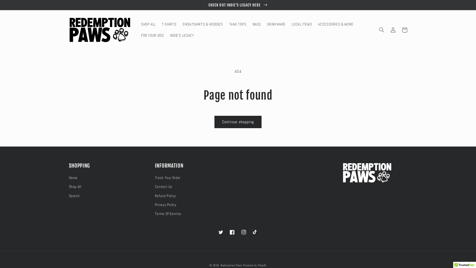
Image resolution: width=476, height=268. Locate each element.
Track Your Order (167, 178)
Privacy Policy (166, 205)
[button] (381, 30)
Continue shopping (238, 121)
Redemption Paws (231, 265)
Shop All (75, 186)
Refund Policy (165, 196)
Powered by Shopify (255, 265)
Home (73, 178)
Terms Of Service (168, 213)
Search (74, 196)
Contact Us (163, 186)
